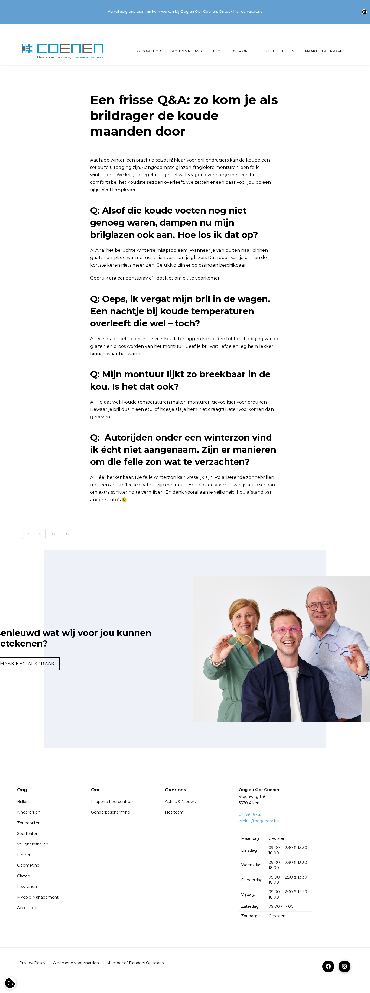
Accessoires (28, 907)
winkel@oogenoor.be (259, 820)
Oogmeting (28, 865)
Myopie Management (38, 897)
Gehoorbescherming (110, 812)
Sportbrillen (27, 833)
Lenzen (24, 854)
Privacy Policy (32, 963)
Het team (174, 812)
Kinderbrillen (28, 812)
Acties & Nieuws (180, 801)
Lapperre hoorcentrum (112, 801)
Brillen (23, 801)
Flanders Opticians (146, 963)
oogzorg (62, 534)
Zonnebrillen (29, 823)
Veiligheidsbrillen (32, 844)
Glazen (23, 876)
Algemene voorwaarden (76, 963)
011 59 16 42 (250, 814)
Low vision (27, 886)
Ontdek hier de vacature (240, 11)
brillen (34, 534)
